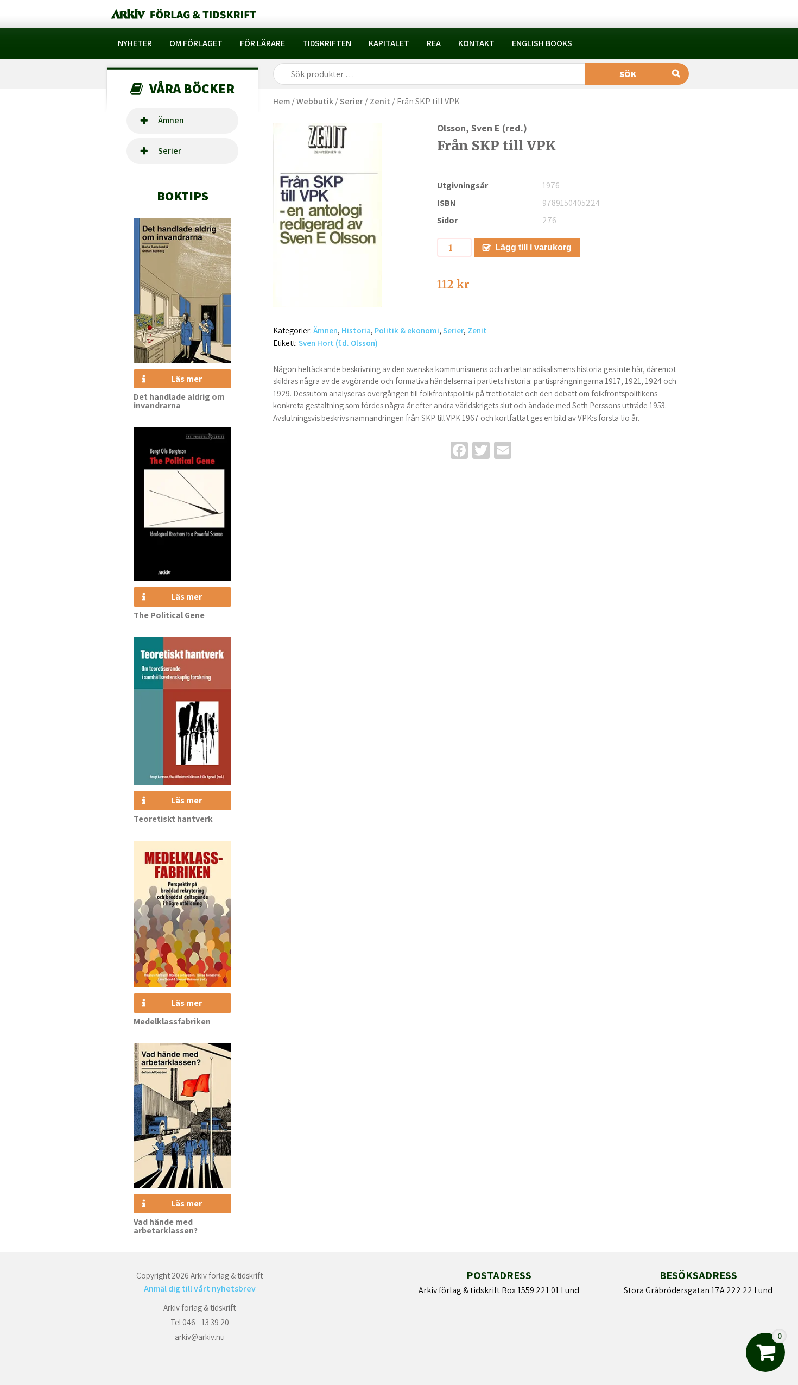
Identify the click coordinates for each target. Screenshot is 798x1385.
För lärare (262, 43)
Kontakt (476, 43)
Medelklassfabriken (172, 1021)
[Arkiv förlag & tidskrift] (182, 14)
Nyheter (135, 43)
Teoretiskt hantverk (173, 818)
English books (542, 43)
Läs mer (186, 379)
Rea (434, 43)
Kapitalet (389, 43)
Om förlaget (196, 43)
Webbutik (314, 101)
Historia (356, 330)
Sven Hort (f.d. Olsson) (338, 343)
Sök (627, 74)
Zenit (380, 101)
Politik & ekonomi (407, 330)
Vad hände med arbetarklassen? (166, 1226)
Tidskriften (326, 43)
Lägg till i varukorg (533, 247)
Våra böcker (192, 88)
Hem (281, 101)
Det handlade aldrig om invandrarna (179, 401)
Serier (169, 150)
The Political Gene (169, 615)
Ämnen (171, 120)
